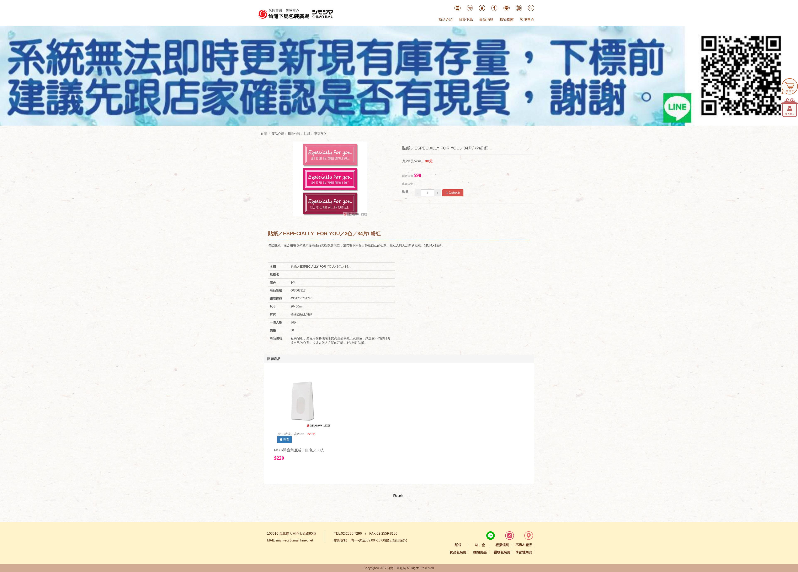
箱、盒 (480, 545)
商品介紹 (445, 20)
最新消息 (486, 20)
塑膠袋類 (502, 545)
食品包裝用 (458, 552)
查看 (285, 439)
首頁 (264, 133)
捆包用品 (480, 552)
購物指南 (507, 20)
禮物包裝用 (502, 552)
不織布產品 (524, 545)
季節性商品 (524, 552)
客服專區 (527, 20)
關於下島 (466, 20)
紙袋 (458, 545)
